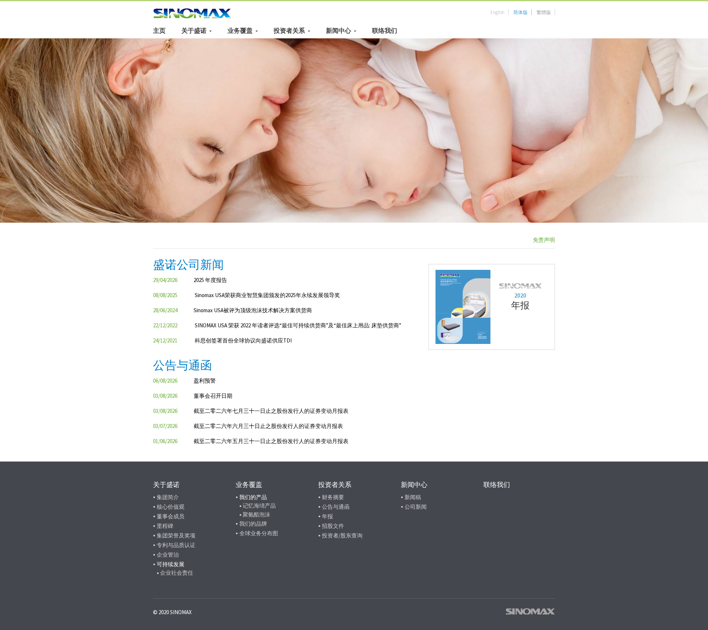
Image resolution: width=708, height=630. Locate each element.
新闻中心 (338, 31)
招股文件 (333, 525)
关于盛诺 (193, 31)
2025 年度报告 (210, 279)
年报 (327, 516)
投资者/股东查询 (342, 535)
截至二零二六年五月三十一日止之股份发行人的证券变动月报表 (271, 441)
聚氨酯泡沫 (256, 514)
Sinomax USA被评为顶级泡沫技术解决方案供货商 (253, 310)
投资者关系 (289, 31)
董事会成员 (170, 516)
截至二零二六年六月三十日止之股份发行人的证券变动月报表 (268, 425)
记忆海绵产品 (259, 505)
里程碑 (165, 525)
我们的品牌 (253, 523)
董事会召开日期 (213, 395)
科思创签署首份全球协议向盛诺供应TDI (243, 340)
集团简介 (168, 497)
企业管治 (168, 554)
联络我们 (384, 31)
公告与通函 (336, 506)
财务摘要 (333, 497)
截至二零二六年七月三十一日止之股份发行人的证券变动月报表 (271, 410)
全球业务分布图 (258, 533)
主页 (159, 31)
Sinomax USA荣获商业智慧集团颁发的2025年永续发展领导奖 (267, 295)
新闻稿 (413, 497)
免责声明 (544, 239)
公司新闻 (416, 506)
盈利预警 (205, 380)
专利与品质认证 (176, 545)
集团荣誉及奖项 (176, 535)
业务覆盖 (240, 31)
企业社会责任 (176, 572)
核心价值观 (170, 506)
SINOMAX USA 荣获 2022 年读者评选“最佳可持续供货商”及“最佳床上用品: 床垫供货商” (298, 325)
